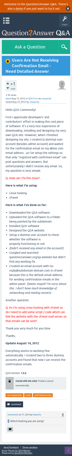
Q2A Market (24, 451)
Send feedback (11, 447)
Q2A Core (33, 98)
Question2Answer (23, 453)
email (28, 395)
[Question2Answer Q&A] (36, 31)
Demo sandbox (30, 447)
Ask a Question (30, 46)
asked (8, 98)
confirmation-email (42, 395)
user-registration (14, 395)
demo (19, 8)
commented (12, 414)
